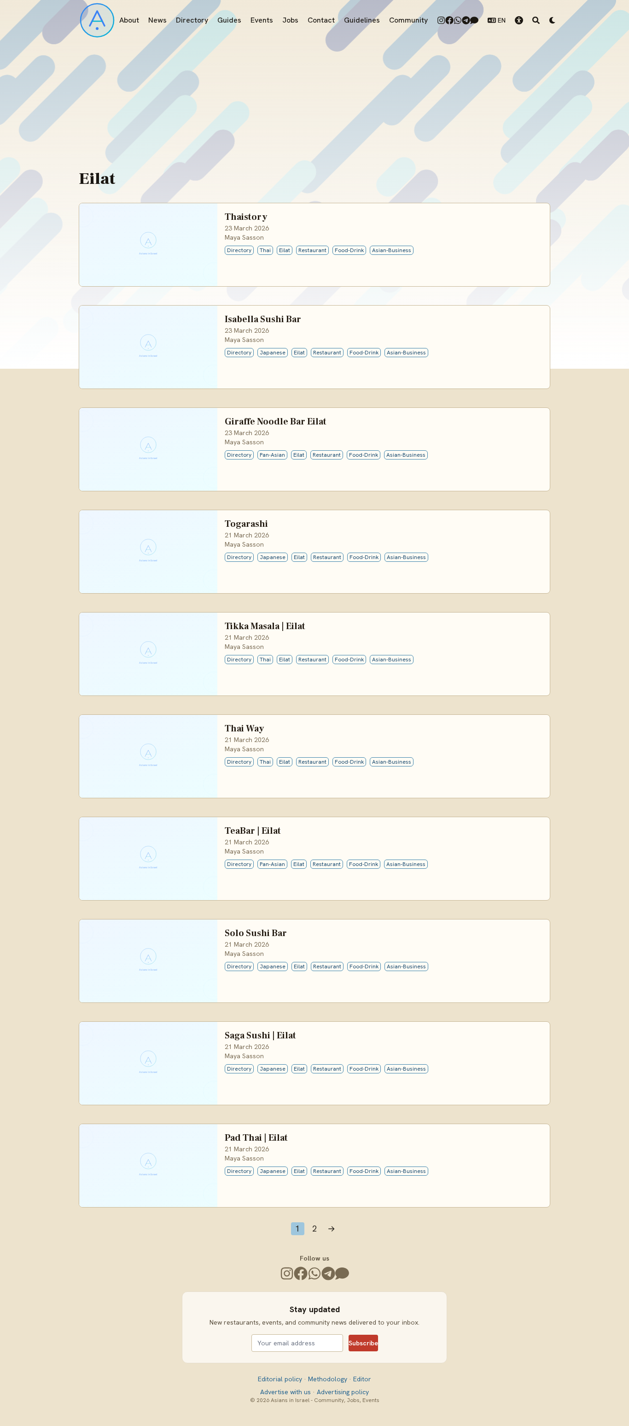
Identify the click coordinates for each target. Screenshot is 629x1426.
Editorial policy (281, 1379)
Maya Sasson (244, 237)
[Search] (536, 20)
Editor (362, 1379)
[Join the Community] (474, 20)
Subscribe (363, 1343)
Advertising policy (343, 1392)
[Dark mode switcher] (552, 20)
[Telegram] (466, 20)
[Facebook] (449, 20)
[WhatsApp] (458, 20)
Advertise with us (286, 1392)
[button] (519, 20)
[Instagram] (441, 20)
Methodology (328, 1379)
